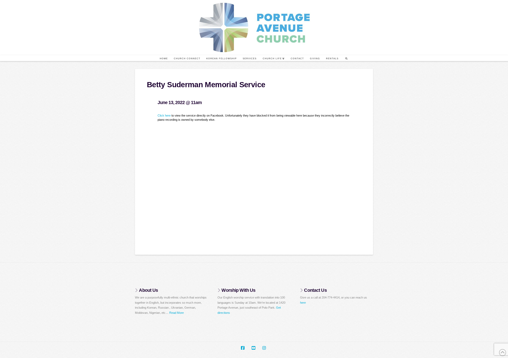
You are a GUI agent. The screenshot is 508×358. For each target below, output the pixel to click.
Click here (164, 115)
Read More (176, 312)
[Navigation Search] (346, 58)
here (303, 302)
